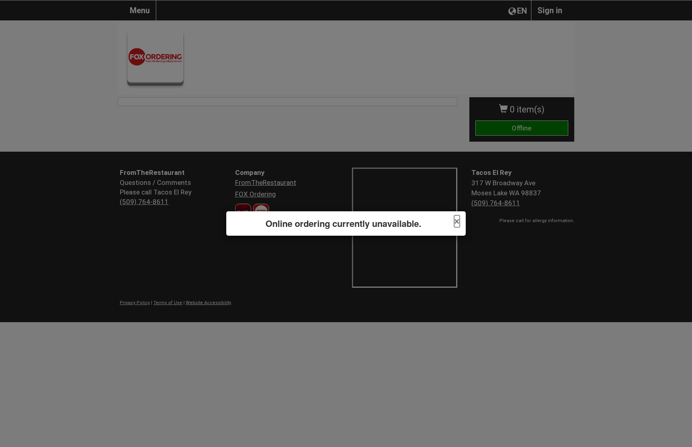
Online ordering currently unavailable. (343, 223)
